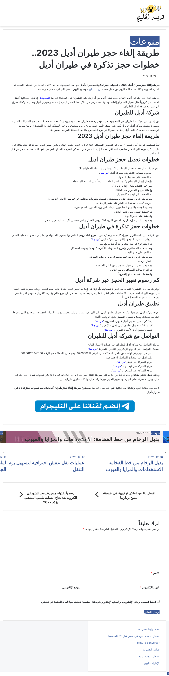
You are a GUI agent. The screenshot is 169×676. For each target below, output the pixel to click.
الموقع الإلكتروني (71, 587)
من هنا (109, 329)
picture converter (148, 642)
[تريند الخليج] (150, 13)
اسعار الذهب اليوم (149, 656)
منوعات (145, 41)
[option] (123, 463)
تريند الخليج (95, 89)
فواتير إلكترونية (151, 649)
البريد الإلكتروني (150, 587)
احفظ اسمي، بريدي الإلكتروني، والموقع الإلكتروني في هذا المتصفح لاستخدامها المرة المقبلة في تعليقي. (98, 601)
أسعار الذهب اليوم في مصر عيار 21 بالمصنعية (134, 636)
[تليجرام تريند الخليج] (85, 406)
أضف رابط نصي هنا (148, 629)
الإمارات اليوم (152, 663)
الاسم (155, 573)
